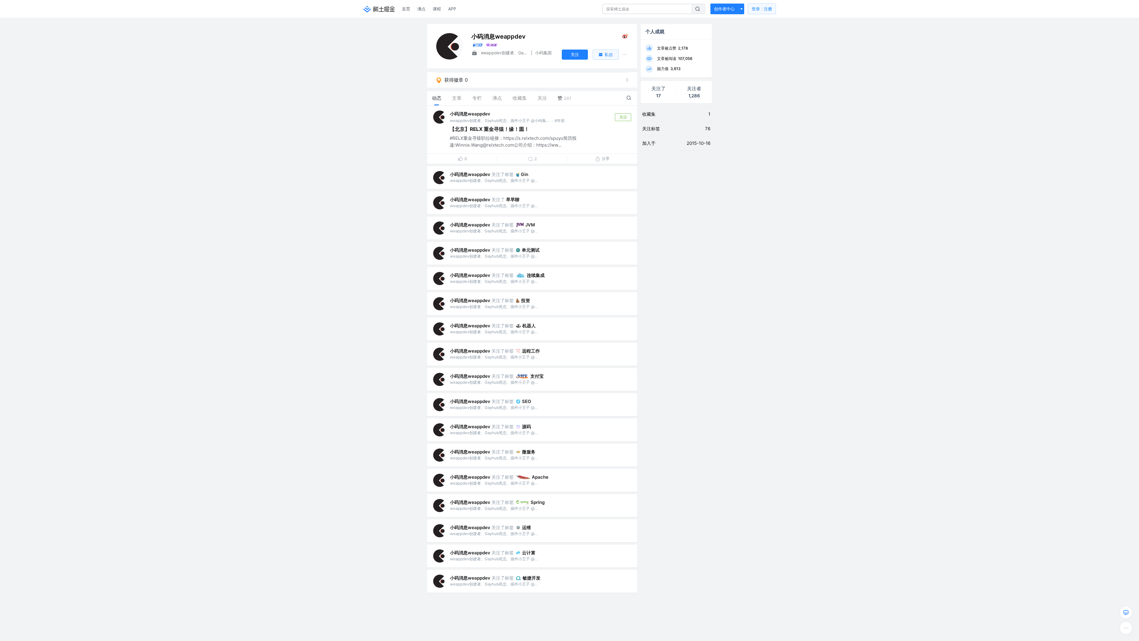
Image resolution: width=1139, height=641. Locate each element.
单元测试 (531, 250)
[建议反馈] (1126, 612)
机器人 (529, 326)
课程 (437, 8)
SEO (526, 401)
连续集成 (536, 275)
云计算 (528, 553)
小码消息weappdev (470, 114)
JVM (530, 225)
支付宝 (537, 376)
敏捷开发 (531, 578)
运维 (526, 527)
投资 (525, 300)
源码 (526, 426)
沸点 (421, 8)
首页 (406, 8)
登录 (762, 8)
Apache (540, 477)
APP (452, 8)
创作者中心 (724, 8)
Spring (538, 502)
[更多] (1126, 628)
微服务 (528, 452)
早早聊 (512, 199)
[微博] (625, 37)
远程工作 (531, 351)
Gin (524, 174)
